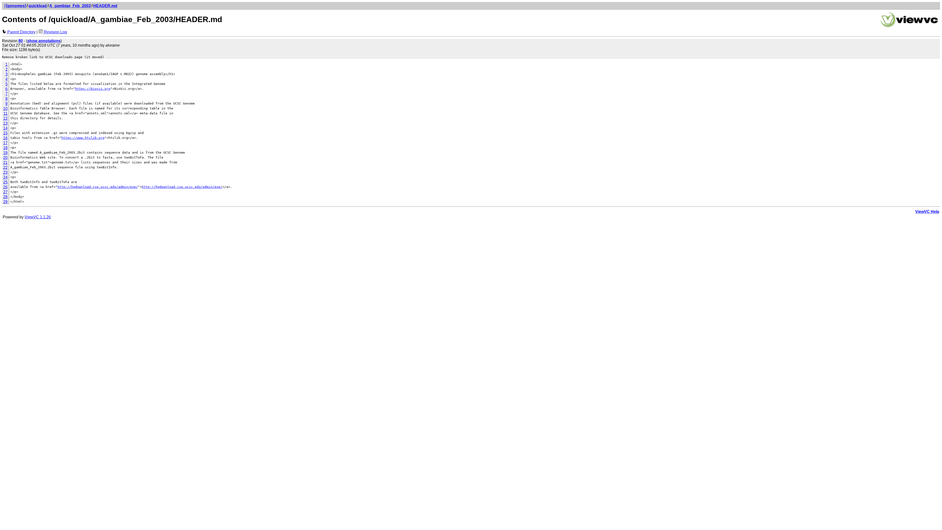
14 (5, 128)
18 (5, 148)
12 (5, 118)
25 (5, 182)
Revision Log (55, 32)
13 (5, 123)
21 (5, 162)
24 (5, 177)
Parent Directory (21, 32)
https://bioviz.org (92, 89)
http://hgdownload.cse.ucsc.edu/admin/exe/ (97, 187)
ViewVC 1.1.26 (38, 217)
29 (5, 202)
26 (5, 187)
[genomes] (16, 6)
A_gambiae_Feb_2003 (70, 6)
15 (5, 133)
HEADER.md (105, 6)
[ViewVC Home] (909, 27)
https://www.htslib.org (83, 138)
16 (5, 138)
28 (5, 197)
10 (5, 108)
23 (5, 172)
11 (5, 113)
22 (5, 167)
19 (5, 153)
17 (5, 143)
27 (5, 192)
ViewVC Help (927, 212)
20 (5, 158)
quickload (37, 6)
